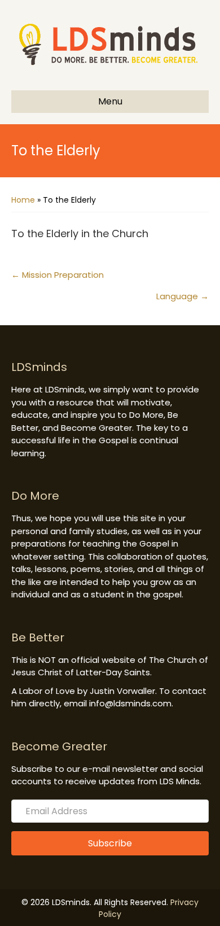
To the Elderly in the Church (79, 233)
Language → (182, 296)
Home (23, 200)
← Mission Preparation (57, 275)
